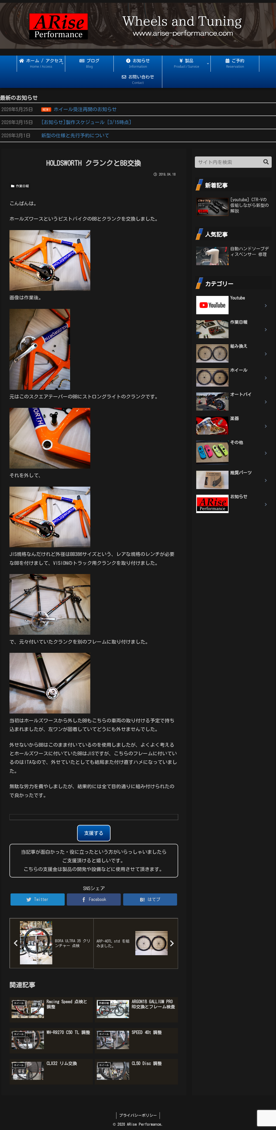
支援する (94, 833)
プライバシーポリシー (138, 1115)
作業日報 (21, 185)
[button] (266, 162)
